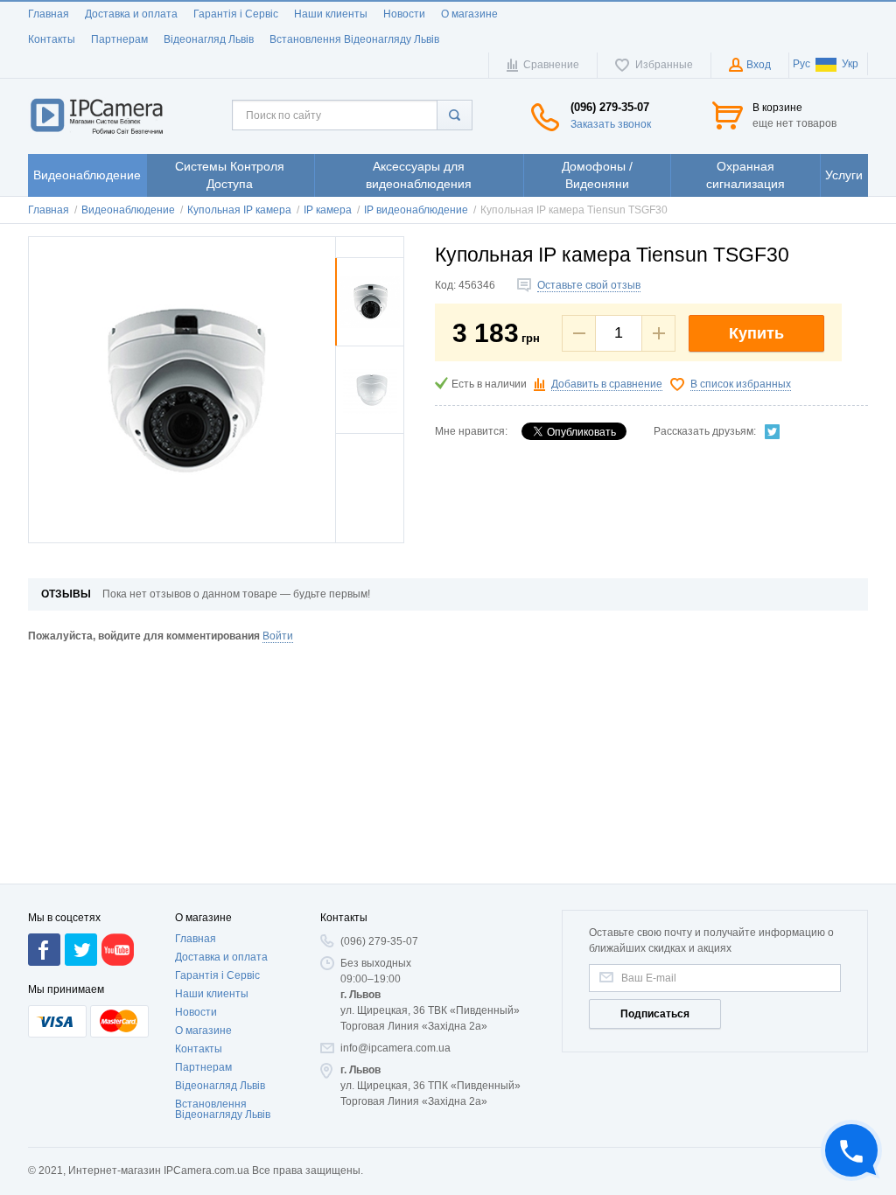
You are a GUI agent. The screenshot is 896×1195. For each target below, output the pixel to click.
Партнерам (119, 39)
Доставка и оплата (131, 14)
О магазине (469, 14)
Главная (48, 14)
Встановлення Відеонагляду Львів (354, 39)
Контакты (51, 39)
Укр (850, 64)
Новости (404, 14)
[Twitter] (772, 431)
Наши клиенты (331, 14)
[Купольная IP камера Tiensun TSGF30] (369, 342)
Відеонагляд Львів (209, 39)
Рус (801, 64)
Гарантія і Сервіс (235, 14)
